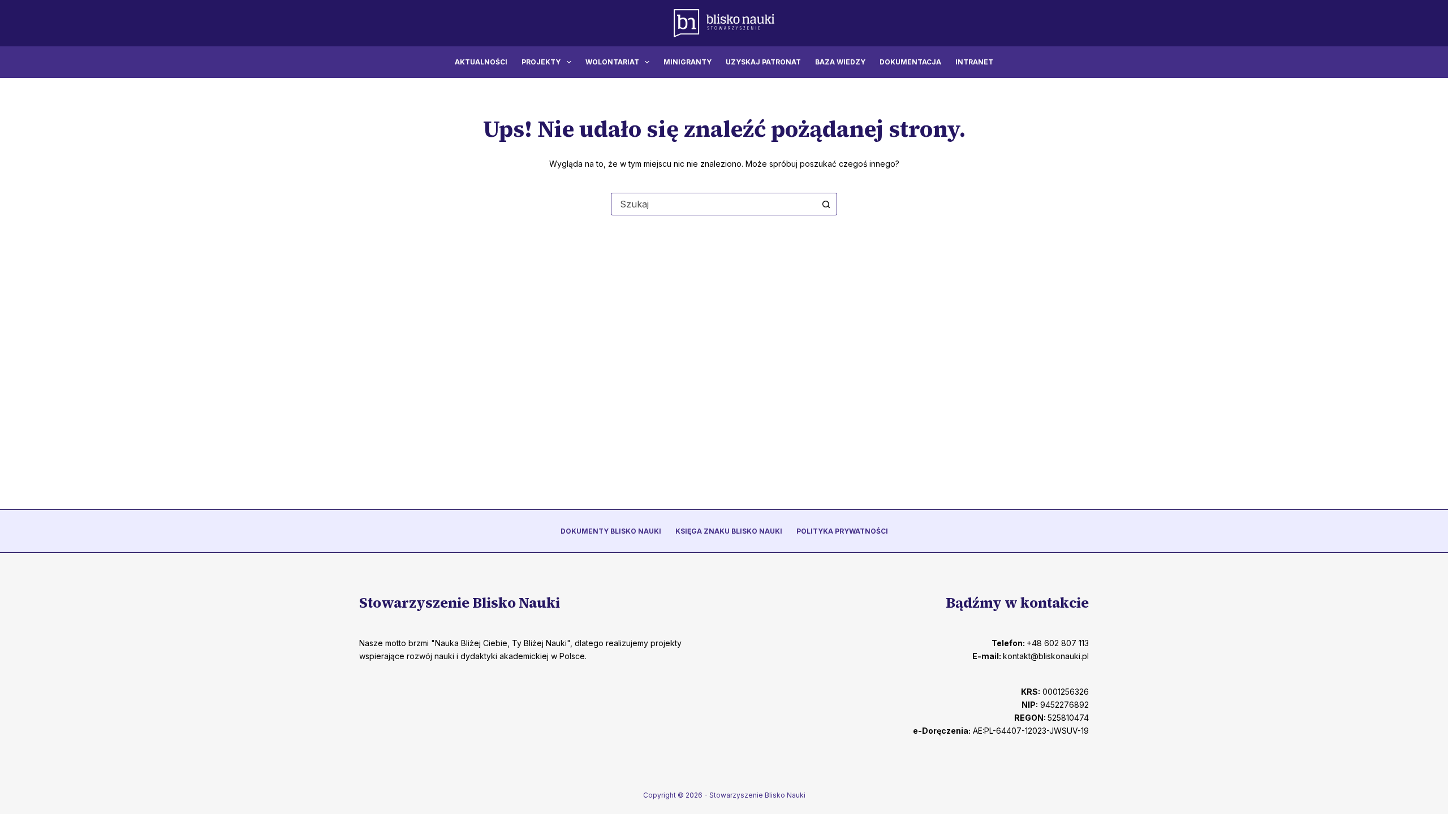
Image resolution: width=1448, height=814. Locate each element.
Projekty (541, 62)
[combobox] (713, 204)
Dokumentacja (910, 62)
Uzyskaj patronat (763, 62)
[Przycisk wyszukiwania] (826, 204)
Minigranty (687, 62)
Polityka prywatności (842, 531)
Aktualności (481, 62)
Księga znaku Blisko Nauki (728, 531)
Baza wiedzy (840, 62)
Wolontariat (612, 62)
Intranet (974, 62)
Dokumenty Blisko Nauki (611, 531)
